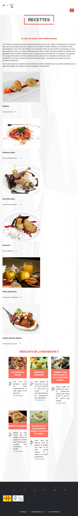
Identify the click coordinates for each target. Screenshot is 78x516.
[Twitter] (24, 490)
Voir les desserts (8, 251)
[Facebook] (14, 490)
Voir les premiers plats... (10, 158)
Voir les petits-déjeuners (10, 297)
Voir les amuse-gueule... (10, 344)
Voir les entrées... (8, 112)
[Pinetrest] (44, 490)
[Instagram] (65, 490)
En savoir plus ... (18, 395)
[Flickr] (55, 490)
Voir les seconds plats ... (10, 204)
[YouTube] (34, 490)
